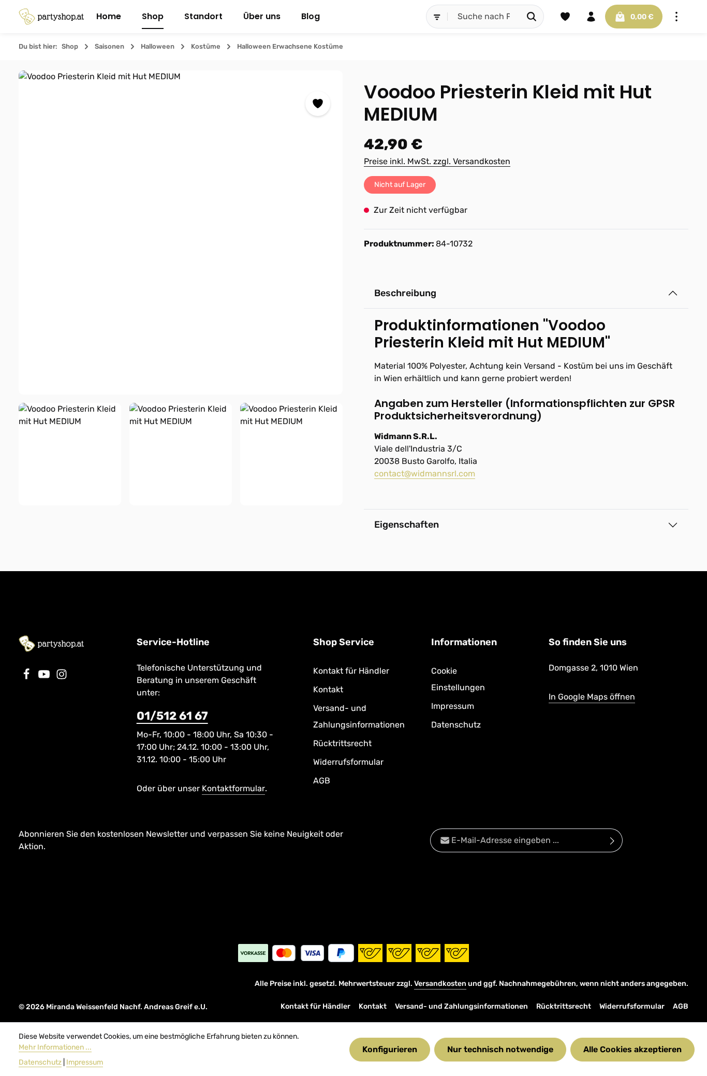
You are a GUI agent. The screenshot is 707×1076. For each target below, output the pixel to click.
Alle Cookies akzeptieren (632, 1049)
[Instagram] (61, 677)
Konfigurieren (389, 1049)
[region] (181, 287)
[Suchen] (532, 16)
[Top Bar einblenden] (676, 16)
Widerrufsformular (348, 762)
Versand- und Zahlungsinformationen (359, 716)
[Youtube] (45, 677)
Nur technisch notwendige (500, 1049)
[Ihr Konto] (591, 16)
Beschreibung (405, 293)
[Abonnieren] (612, 840)
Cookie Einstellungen (458, 679)
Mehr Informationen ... (55, 1047)
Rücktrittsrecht (342, 743)
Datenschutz (456, 725)
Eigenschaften (406, 524)
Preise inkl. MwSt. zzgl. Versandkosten (437, 161)
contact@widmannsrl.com (424, 473)
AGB (321, 781)
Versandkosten (440, 983)
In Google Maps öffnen (592, 697)
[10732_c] (291, 454)
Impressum (452, 706)
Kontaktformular (233, 788)
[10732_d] (181, 232)
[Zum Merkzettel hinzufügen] (317, 103)
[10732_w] (70, 454)
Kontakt (328, 689)
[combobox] (484, 16)
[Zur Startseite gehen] (51, 16)
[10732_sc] (180, 454)
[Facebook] (27, 677)
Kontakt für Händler (351, 671)
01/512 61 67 (172, 716)
